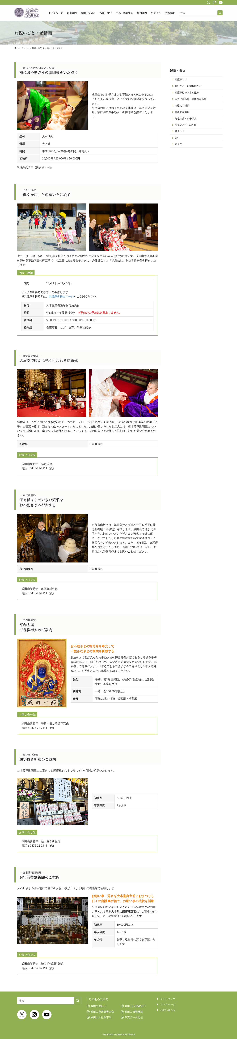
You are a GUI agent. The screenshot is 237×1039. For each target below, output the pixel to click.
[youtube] (220, 2)
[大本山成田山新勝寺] (26, 13)
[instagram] (214, 2)
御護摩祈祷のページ (61, 296)
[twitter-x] (208, 2)
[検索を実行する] (220, 12)
